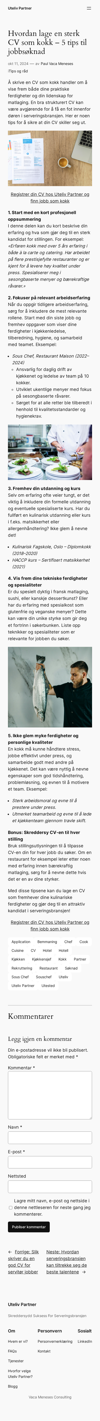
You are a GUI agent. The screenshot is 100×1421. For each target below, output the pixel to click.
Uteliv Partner (20, 8)
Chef (68, 941)
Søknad (71, 968)
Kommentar (21, 1067)
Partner (80, 959)
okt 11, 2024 (18, 63)
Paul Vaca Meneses (57, 63)
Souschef (44, 977)
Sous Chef (20, 977)
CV (33, 950)
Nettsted (17, 1176)
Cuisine (18, 950)
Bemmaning (47, 941)
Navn (15, 1127)
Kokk (62, 959)
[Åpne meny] (89, 8)
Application (21, 941)
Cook (83, 941)
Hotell (63, 950)
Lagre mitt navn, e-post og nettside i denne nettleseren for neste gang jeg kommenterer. (52, 1207)
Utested (48, 985)
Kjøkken (18, 959)
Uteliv (63, 977)
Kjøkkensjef (41, 959)
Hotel (47, 950)
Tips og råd (18, 71)
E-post (16, 1151)
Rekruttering (22, 968)
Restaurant (48, 968)
